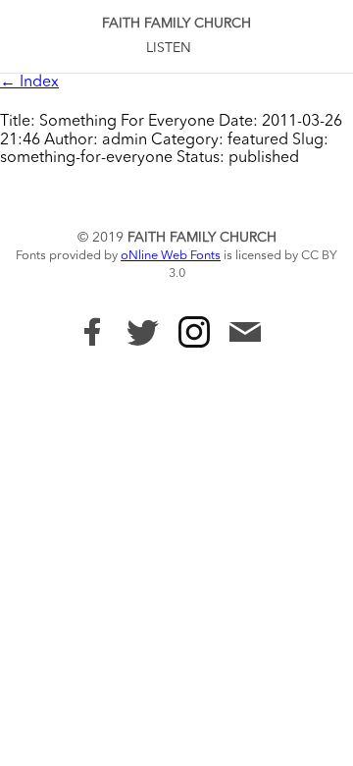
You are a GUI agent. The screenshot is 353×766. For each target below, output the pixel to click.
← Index (29, 82)
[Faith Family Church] (92, 332)
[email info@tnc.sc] (245, 334)
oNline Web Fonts (171, 255)
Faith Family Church (176, 23)
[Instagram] (194, 332)
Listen (168, 48)
